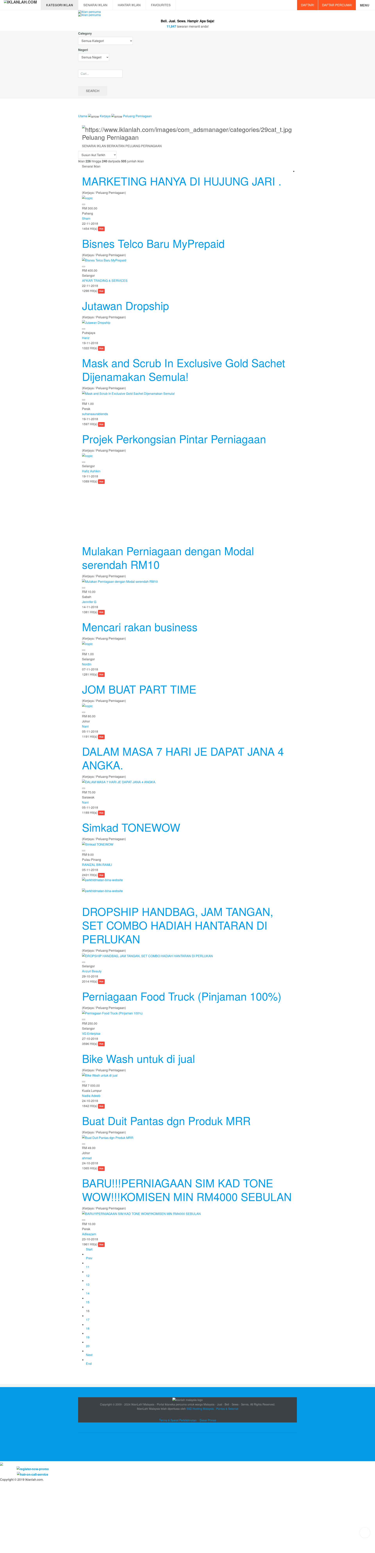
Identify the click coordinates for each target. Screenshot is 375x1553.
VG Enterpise (91, 1033)
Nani (85, 726)
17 (87, 1319)
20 (87, 1346)
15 (87, 1302)
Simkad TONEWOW (131, 827)
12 (87, 1275)
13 (87, 1284)
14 (87, 1293)
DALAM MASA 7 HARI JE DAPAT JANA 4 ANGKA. (183, 757)
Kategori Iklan (59, 5)
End (89, 1363)
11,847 (171, 26)
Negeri (83, 49)
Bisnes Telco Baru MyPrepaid (153, 243)
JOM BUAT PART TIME (139, 689)
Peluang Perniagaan (137, 116)
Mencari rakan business (139, 626)
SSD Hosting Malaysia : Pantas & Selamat (212, 1409)
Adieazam (89, 1234)
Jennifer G (89, 602)
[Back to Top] (365, 1533)
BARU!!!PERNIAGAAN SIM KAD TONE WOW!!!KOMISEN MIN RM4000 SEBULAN (187, 1189)
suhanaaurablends (95, 414)
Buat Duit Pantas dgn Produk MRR (166, 1120)
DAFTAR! (307, 5)
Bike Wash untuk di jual (138, 1058)
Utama (82, 116)
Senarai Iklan (95, 5)
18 (87, 1328)
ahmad (87, 1158)
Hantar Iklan (129, 5)
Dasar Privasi (208, 1420)
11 (87, 1267)
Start (89, 1249)
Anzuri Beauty (92, 971)
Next (89, 1354)
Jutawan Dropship (125, 305)
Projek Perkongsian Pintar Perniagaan (174, 438)
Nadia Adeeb (91, 1095)
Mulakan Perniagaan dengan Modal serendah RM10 (168, 557)
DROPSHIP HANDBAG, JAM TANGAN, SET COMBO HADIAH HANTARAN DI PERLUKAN (177, 924)
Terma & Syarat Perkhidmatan (177, 1420)
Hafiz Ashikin (91, 471)
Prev (89, 1258)
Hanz (85, 338)
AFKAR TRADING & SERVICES (105, 280)
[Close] (1, 1463)
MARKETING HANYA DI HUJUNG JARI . (181, 181)
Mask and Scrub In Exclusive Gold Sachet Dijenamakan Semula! (183, 369)
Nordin (86, 664)
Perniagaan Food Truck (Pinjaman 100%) (181, 996)
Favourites (161, 5)
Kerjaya (105, 116)
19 (87, 1337)
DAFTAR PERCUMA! (337, 5)
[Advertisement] (187, 511)
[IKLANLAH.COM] (20, 5)
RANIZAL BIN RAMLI (97, 864)
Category (85, 33)
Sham (86, 218)
